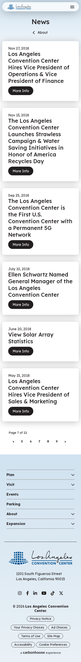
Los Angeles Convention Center (24, 6)
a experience (40, 652)
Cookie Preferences (53, 645)
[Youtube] (43, 593)
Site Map (53, 636)
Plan (10, 475)
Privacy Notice (40, 619)
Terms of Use (30, 636)
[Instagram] (20, 593)
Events (12, 494)
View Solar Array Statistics (30, 338)
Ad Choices (59, 627)
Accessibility (23, 645)
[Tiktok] (53, 593)
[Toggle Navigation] (72, 6)
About (43, 32)
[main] (40, 223)
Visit (10, 484)
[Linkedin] (35, 593)
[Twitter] (61, 593)
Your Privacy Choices (29, 627)
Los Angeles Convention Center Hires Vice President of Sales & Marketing (38, 391)
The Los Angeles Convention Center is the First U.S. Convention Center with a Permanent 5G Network (40, 218)
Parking (13, 504)
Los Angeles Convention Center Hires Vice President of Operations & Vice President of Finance (38, 67)
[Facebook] (27, 593)
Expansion (15, 523)
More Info (21, 91)
